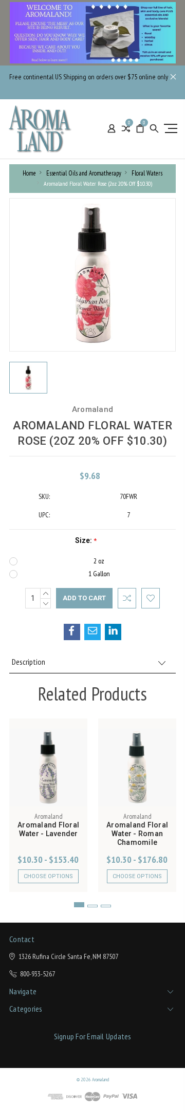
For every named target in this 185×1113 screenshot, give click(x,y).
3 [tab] (106, 906)
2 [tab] (92, 906)
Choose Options (48, 876)
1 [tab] (79, 904)
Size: (86, 540)
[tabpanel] (48, 805)
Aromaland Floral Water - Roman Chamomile (137, 833)
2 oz (99, 560)
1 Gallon (99, 573)
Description (28, 662)
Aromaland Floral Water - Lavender (48, 829)
